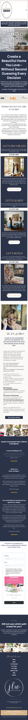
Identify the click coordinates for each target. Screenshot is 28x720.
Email (5, 562)
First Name (6, 555)
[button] (26, 10)
